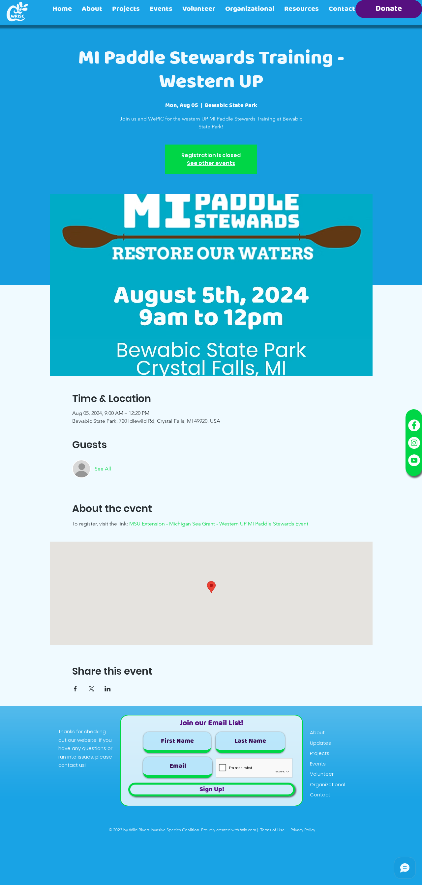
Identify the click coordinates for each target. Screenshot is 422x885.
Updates (320, 742)
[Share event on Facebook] (75, 688)
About (317, 732)
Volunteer (322, 773)
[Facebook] (414, 425)
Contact (320, 794)
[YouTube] (414, 460)
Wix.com (248, 829)
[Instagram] (414, 443)
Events (318, 763)
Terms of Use (272, 829)
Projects (319, 753)
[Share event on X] (91, 688)
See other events (211, 163)
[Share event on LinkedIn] (108, 688)
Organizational (327, 784)
